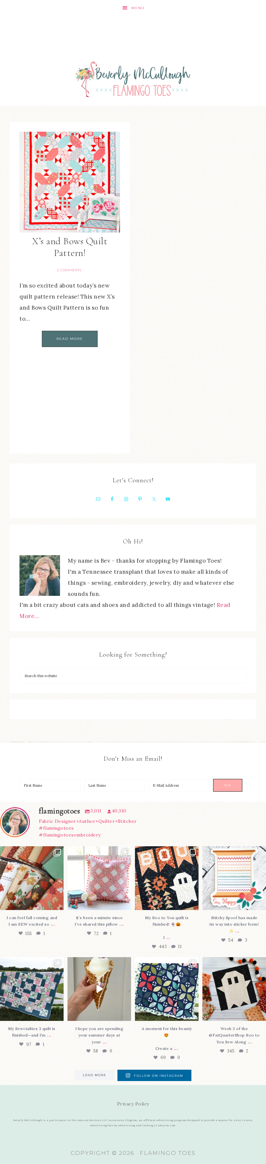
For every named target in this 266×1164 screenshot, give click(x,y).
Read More (69, 339)
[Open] (32, 878)
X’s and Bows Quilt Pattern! (69, 247)
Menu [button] (138, 8)
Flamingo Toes (133, 79)
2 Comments (69, 270)
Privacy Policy (133, 1104)
